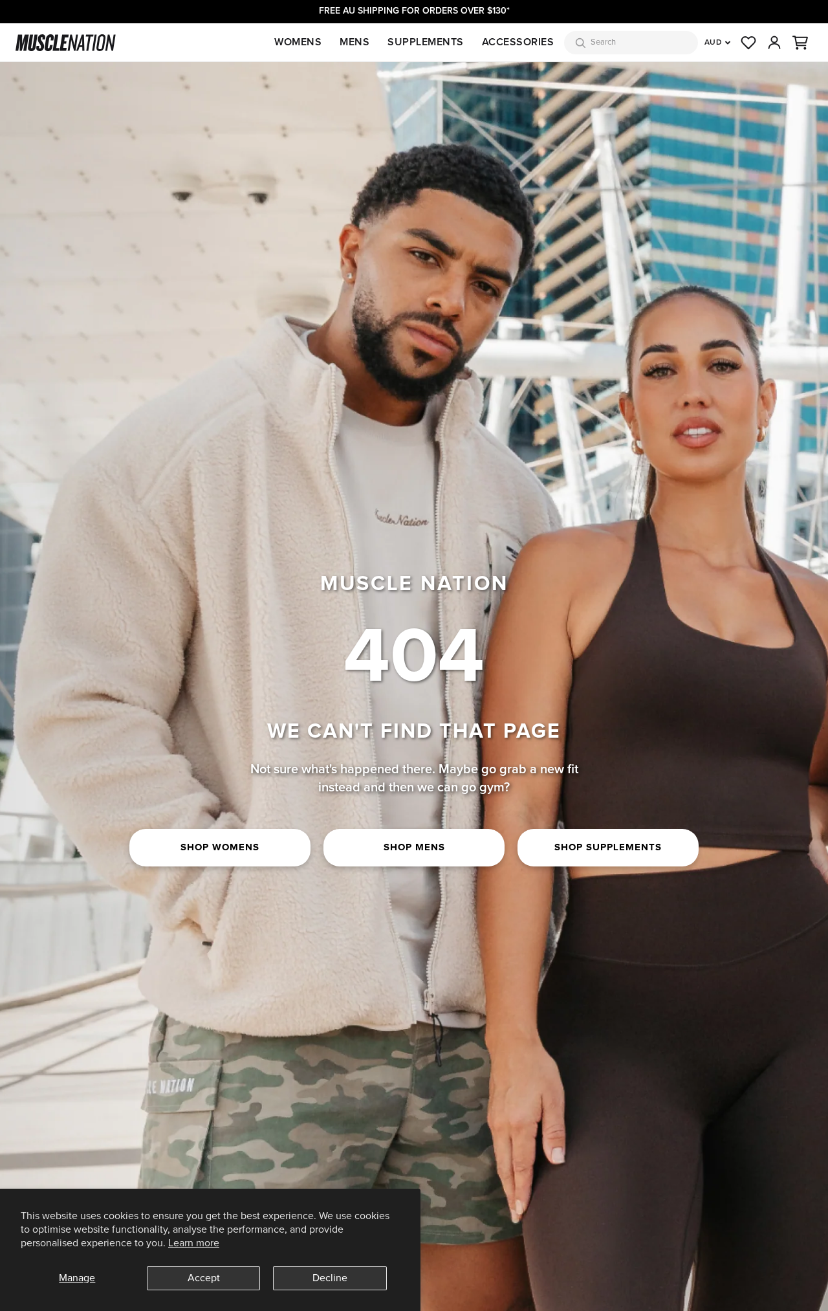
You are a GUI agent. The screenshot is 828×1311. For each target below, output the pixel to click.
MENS (354, 42)
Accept (204, 1278)
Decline (329, 1278)
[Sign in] (774, 42)
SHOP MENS (414, 847)
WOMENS (297, 42)
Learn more (193, 1243)
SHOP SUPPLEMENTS (608, 847)
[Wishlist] (748, 42)
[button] (800, 42)
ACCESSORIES (518, 42)
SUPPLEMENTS (425, 42)
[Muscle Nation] (66, 42)
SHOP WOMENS (219, 847)
